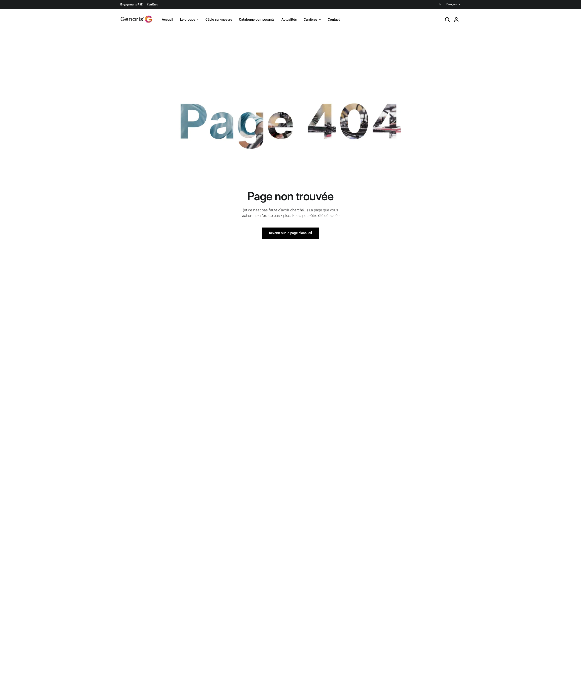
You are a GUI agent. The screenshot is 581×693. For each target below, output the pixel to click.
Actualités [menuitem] (289, 19)
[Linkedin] (440, 4)
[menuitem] (132, 4)
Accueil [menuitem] (167, 19)
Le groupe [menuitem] (187, 19)
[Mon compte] (456, 19)
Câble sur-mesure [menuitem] (218, 19)
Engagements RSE (131, 4)
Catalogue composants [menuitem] (257, 19)
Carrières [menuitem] (311, 19)
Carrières (152, 4)
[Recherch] (447, 19)
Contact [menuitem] (334, 19)
